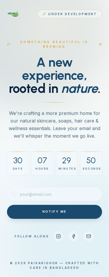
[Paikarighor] (14, 14)
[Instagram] (58, 236)
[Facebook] (73, 236)
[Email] (88, 236)
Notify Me (54, 211)
